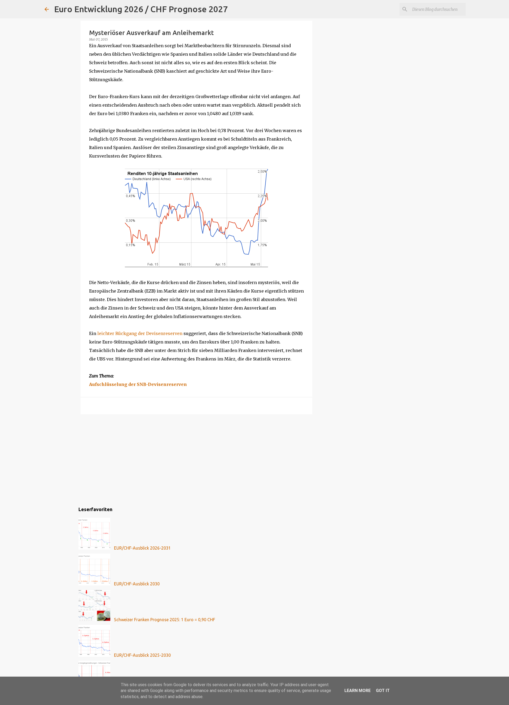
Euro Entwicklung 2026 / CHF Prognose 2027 (141, 9)
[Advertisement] (196, 459)
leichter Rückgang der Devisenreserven (139, 333)
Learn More (357, 690)
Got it (383, 690)
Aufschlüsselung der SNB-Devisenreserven (138, 384)
